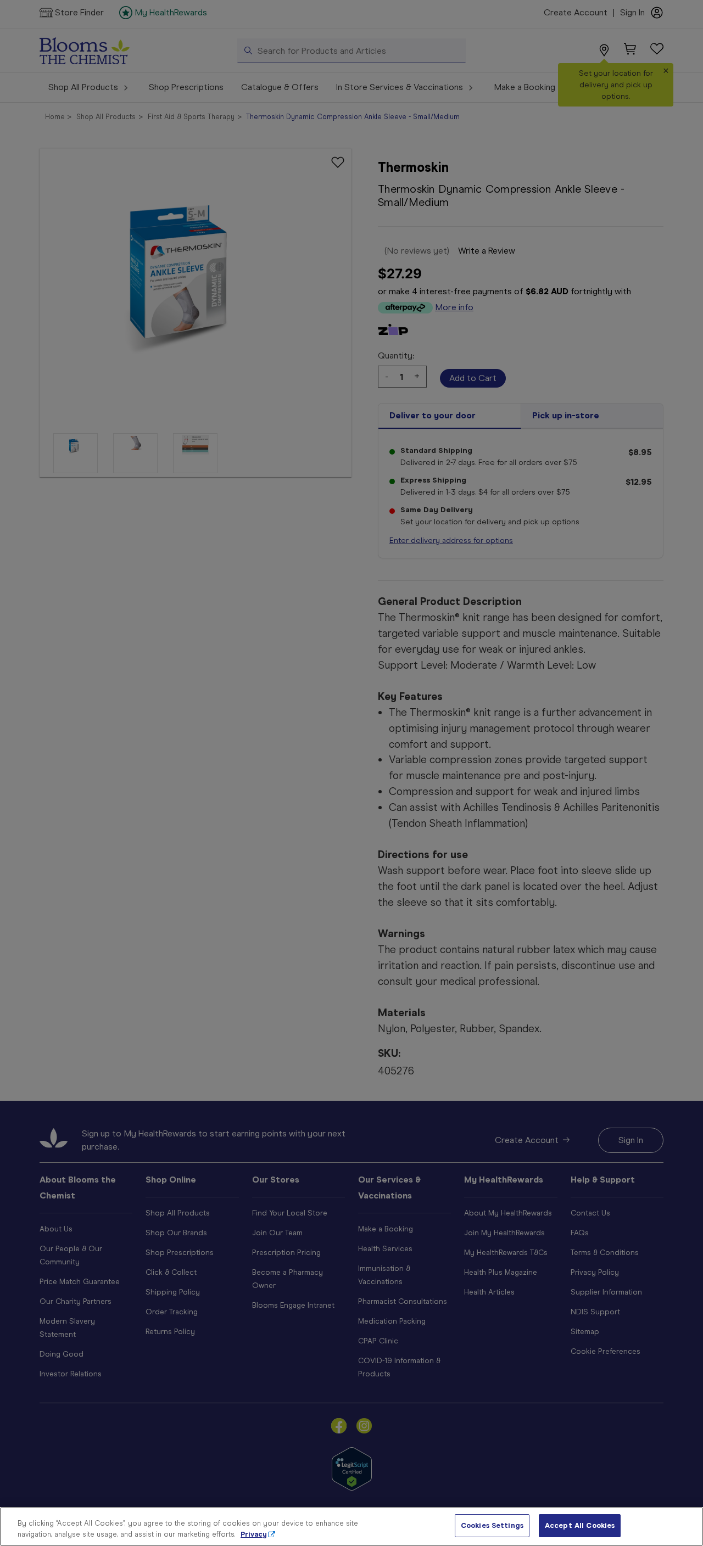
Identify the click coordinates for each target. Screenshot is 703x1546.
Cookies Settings (492, 1525)
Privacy (254, 1534)
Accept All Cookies (580, 1525)
